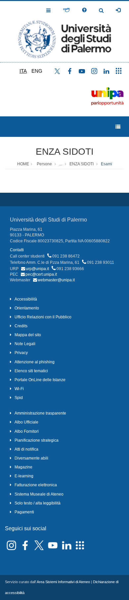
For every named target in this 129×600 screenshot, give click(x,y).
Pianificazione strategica (37, 440)
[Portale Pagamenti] (66, 10)
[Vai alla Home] (64, 31)
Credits (21, 326)
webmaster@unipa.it (56, 280)
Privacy (21, 352)
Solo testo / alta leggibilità (38, 503)
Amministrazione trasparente (40, 413)
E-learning (24, 476)
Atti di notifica (26, 449)
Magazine (23, 467)
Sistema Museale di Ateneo (39, 494)
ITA (23, 71)
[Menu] (118, 127)
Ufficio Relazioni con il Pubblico (43, 317)
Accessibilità (26, 299)
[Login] (118, 10)
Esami (106, 164)
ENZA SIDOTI (65, 151)
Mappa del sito (28, 335)
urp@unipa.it (37, 268)
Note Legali (25, 343)
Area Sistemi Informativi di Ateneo (63, 582)
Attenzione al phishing (35, 362)
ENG (36, 71)
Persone (44, 164)
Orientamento (27, 308)
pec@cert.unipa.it (41, 274)
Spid (19, 397)
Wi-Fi (19, 388)
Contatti (17, 250)
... (60, 164)
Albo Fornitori (27, 431)
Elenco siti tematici (31, 371)
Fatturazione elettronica (36, 485)
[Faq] (84, 10)
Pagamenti (24, 512)
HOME (23, 164)
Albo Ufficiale (26, 422)
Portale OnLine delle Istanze (40, 380)
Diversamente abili (31, 458)
